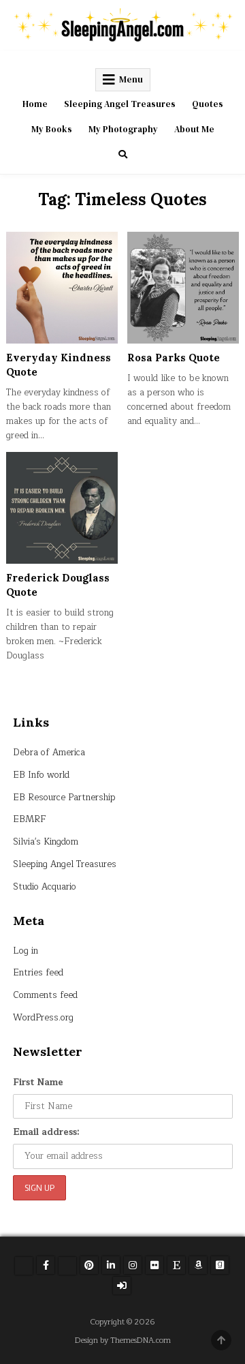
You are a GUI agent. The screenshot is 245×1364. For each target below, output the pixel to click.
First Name (38, 1082)
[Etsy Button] (176, 1265)
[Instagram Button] (133, 1265)
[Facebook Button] (45, 1265)
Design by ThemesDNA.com (123, 1340)
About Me (194, 129)
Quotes (207, 104)
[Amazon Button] (198, 1265)
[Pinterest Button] (89, 1265)
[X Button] (24, 1266)
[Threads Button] (67, 1266)
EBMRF (29, 819)
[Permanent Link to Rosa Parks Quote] (183, 288)
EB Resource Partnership (64, 797)
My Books (51, 129)
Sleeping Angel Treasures (120, 104)
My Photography (123, 129)
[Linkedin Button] (111, 1265)
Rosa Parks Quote (173, 357)
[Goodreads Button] (220, 1265)
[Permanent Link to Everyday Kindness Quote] (62, 288)
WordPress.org (43, 1017)
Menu (131, 79)
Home (35, 104)
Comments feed (45, 995)
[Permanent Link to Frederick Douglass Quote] (62, 508)
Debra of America (49, 752)
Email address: (46, 1132)
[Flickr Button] (154, 1265)
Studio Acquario (44, 886)
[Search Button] (122, 154)
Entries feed (38, 972)
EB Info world (41, 775)
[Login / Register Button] (122, 1285)
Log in (25, 950)
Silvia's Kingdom (45, 841)
